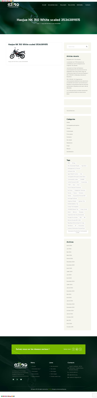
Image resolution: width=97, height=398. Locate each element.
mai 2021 (69, 320)
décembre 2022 (70, 304)
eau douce (70, 190)
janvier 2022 (70, 313)
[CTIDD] (13, 5)
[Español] (11, 0)
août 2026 (69, 245)
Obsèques (81, 212)
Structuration (81, 225)
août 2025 (69, 268)
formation (81, 193)
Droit (78, 184)
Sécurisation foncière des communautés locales (77, 232)
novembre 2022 (70, 307)
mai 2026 (69, 252)
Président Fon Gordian (73, 217)
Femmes (69, 193)
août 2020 (69, 323)
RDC (81, 217)
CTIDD (69, 184)
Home (38, 23)
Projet (68, 145)
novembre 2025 (70, 265)
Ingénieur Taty (81, 201)
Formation (69, 137)
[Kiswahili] (13, 0)
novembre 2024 (70, 281)
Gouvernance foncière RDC (79, 195)
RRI (84, 217)
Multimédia (80, 5)
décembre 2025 (70, 261)
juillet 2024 (69, 284)
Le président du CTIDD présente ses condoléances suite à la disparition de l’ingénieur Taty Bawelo (76, 63)
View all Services (70, 110)
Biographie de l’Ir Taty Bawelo (74, 59)
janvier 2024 (70, 287)
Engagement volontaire (80, 190)
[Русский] (9, 0)
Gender (69, 195)
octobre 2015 (70, 326)
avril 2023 (69, 297)
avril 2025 (69, 278)
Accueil (44, 5)
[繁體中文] (2, 0)
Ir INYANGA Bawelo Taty (73, 209)
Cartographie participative (73, 125)
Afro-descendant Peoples (73, 165)
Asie (81, 174)
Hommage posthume (72, 198)
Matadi (69, 212)
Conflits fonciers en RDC (73, 182)
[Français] (6, 0)
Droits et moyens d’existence (74, 187)
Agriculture (83, 165)
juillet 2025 (69, 271)
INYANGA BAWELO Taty (73, 204)
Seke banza (70, 225)
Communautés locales (73, 179)
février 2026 (70, 258)
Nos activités (71, 5)
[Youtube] (77, 349)
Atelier (68, 122)
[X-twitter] (80, 349)
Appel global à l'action (73, 174)
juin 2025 (69, 274)
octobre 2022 (70, 310)
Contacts (87, 5)
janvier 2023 (70, 300)
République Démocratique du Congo (76, 223)
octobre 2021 (70, 317)
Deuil (74, 184)
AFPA (69, 163)
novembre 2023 (70, 291)
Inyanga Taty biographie (73, 206)
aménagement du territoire (74, 168)
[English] (4, 0)
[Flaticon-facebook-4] (73, 349)
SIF (75, 225)
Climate (68, 128)
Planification (69, 143)
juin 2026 (69, 248)
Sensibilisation (70, 151)
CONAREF (82, 179)
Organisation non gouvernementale (76, 214)
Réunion (68, 148)
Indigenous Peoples (72, 201)
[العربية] (1, 0)
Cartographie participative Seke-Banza (76, 176)
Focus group (70, 134)
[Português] (8, 0)
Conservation (84, 182)
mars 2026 (69, 255)
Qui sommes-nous (52, 5)
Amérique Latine (71, 171)
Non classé (69, 140)
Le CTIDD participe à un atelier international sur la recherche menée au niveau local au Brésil (77, 92)
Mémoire (75, 212)
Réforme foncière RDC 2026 (74, 220)
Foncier (75, 193)
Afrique (73, 163)
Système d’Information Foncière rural (76, 228)
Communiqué (70, 131)
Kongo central (84, 209)
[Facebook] (13, 379)
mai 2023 (69, 294)
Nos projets (63, 5)
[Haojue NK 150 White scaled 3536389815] (18, 58)
